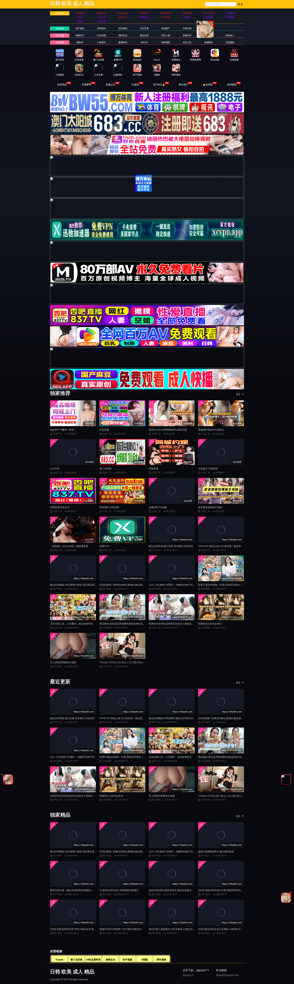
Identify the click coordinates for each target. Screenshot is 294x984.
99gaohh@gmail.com (227, 975)
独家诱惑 (165, 42)
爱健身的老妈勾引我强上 (211, 429)
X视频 (144, 959)
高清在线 (59, 28)
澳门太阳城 (105, 468)
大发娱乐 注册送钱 (208, 468)
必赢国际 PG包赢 (158, 507)
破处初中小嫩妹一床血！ (63, 429)
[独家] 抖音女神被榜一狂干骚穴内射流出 (120, 929)
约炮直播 (153, 468)
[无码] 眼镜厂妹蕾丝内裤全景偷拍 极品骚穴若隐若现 (126, 584)
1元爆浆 (135, 84)
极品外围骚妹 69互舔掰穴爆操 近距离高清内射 (74, 584)
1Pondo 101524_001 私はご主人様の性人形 (122, 662)
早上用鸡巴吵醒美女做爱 (63, 662)
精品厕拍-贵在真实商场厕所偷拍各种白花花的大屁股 (127, 623)
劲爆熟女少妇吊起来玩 (210, 623)
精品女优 (144, 35)
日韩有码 (101, 28)
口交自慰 (101, 35)
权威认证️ (110, 84)
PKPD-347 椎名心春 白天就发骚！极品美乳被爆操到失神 (228, 546)
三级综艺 (208, 35)
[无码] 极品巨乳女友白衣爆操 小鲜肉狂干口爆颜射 (224, 929)
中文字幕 (144, 28)
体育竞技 (62, 84)
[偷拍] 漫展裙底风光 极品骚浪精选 (216, 851)
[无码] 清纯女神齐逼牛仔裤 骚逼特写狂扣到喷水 (223, 890)
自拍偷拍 (122, 28)
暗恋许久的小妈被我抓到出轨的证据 (168, 429)
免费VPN (104, 546)
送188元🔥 (159, 84)
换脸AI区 (187, 35)
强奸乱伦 (122, 35)
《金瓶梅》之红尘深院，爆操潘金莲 (69, 546)
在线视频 (59, 42)
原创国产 (165, 28)
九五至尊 (55, 468)
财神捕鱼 (232, 84)
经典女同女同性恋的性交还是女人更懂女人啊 (172, 623)
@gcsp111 (188, 975)
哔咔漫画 (161, 959)
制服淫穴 (80, 35)
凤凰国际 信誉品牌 (109, 507)
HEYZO (144, 42)
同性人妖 (165, 35)
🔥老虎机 (208, 84)
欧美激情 (208, 28)
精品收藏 (59, 35)
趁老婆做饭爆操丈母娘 (210, 507)
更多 (238, 394)
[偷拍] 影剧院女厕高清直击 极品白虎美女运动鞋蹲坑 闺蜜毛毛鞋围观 (185, 890)
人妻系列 (101, 42)
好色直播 (104, 429)
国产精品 (80, 28)
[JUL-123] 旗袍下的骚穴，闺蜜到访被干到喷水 (173, 584)
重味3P (79, 42)
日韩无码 (187, 28)
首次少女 (187, 42)
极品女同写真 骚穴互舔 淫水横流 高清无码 (171, 546)
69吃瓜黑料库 (93, 959)
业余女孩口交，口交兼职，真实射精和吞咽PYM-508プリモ (81, 623)
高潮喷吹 (208, 42)
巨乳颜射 (230, 42)
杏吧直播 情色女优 (60, 507)
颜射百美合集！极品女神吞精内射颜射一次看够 (75, 890)
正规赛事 (86, 84)
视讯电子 (183, 84)
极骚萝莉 (122, 42)
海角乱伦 (110, 959)
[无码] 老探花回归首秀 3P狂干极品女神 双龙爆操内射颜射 (80, 929)
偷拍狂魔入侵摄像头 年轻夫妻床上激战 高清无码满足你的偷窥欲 (182, 929)
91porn (59, 959)
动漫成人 (230, 35)
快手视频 (127, 959)
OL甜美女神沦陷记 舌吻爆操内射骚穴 (119, 890)
